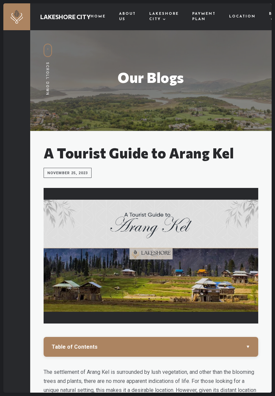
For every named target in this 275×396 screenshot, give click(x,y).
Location (242, 16)
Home (98, 16)
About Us (127, 16)
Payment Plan (204, 16)
